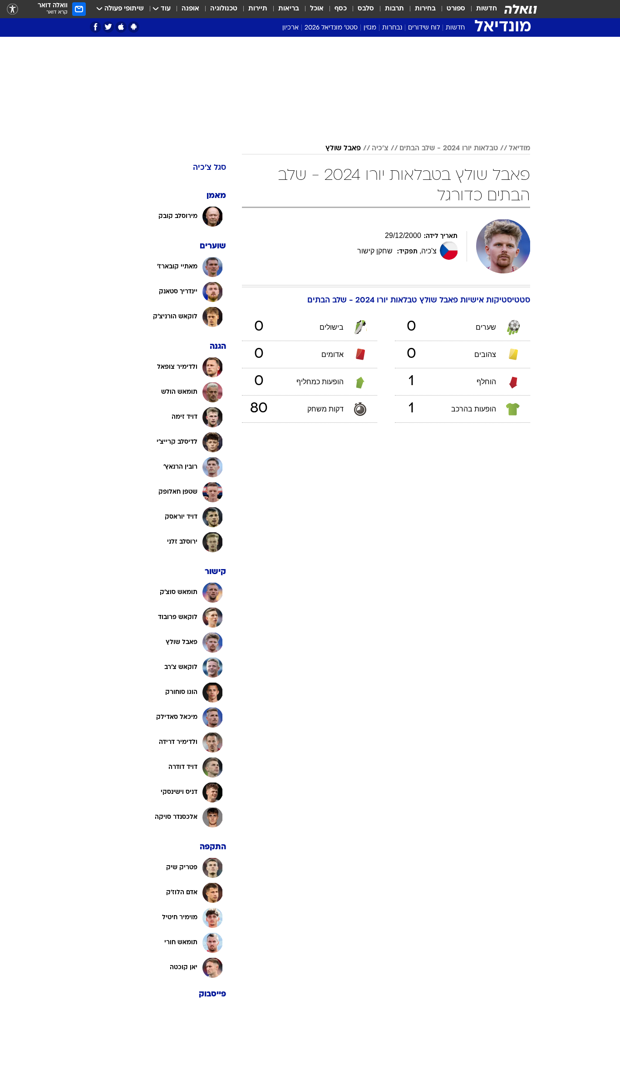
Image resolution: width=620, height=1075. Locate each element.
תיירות (257, 8)
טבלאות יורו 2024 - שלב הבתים (448, 148)
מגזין (370, 28)
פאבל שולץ (343, 148)
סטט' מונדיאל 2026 (331, 28)
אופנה (190, 8)
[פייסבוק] (95, 27)
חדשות (486, 8)
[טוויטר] (108, 27)
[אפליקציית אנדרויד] (133, 27)
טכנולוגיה (223, 8)
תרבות (394, 8)
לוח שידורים (424, 28)
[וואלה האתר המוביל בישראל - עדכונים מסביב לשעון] (520, 9)
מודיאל (519, 148)
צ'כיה (380, 148)
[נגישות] (12, 9)
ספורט (456, 8)
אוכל (317, 8)
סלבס (366, 8)
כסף (341, 8)
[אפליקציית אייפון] (121, 27)
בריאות (288, 8)
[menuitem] (481, 9)
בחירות (425, 8)
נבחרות (392, 28)
